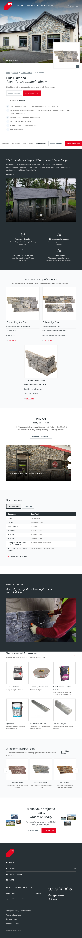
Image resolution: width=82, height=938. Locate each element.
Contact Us (49, 830)
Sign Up (39, 894)
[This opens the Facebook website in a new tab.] (50, 889)
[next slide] (70, 459)
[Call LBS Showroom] (69, 6)
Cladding (30, 5)
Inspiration (16, 143)
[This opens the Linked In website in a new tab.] (61, 889)
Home (8, 72)
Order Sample (14, 93)
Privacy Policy (14, 900)
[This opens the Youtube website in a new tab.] (66, 889)
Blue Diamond (39, 72)
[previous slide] (6, 771)
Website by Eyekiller (14, 930)
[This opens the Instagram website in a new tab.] (71, 889)
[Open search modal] (73, 6)
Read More (10, 174)
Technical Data (13, 506)
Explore (10, 880)
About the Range (65, 752)
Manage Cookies (12, 923)
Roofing (20, 5)
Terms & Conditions (13, 915)
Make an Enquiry (32, 93)
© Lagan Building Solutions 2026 (18, 911)
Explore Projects (40, 436)
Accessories (41, 143)
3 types (22, 100)
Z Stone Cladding (26, 72)
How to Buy (33, 830)
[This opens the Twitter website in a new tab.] (56, 889)
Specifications (28, 143)
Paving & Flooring (45, 5)
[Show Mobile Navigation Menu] (76, 6)
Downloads (28, 506)
